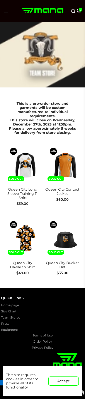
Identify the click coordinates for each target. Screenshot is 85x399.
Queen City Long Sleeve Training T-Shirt (22, 193)
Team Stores (10, 317)
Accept (63, 381)
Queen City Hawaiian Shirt (22, 265)
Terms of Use (43, 335)
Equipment (9, 329)
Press (5, 323)
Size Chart (9, 311)
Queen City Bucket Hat (62, 265)
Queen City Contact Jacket (62, 191)
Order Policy (42, 341)
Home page (10, 305)
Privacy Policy (42, 347)
